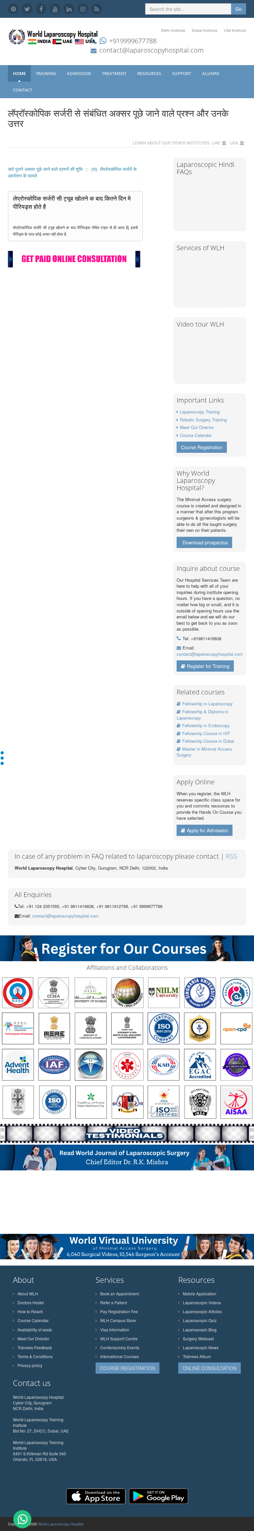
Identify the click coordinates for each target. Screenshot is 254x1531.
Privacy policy (30, 1365)
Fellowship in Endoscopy (206, 725)
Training (46, 73)
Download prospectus (205, 542)
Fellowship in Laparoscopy (207, 703)
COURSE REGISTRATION (127, 1368)
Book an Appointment (119, 1293)
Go (238, 9)
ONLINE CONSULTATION (209, 1368)
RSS (231, 856)
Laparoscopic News (201, 1347)
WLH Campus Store (118, 1320)
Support (182, 73)
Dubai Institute (204, 30)
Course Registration (202, 447)
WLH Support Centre (119, 1338)
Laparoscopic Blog (200, 1329)
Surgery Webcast (198, 1338)
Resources (149, 73)
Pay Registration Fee (119, 1311)
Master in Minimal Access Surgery (204, 752)
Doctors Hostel (31, 1302)
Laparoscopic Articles (202, 1311)
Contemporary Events (119, 1347)
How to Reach (30, 1311)
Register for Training (208, 666)
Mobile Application (199, 1293)
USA (234, 142)
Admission (79, 73)
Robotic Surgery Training (203, 419)
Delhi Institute (173, 30)
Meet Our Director (197, 427)
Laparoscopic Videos (202, 1302)
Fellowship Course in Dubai (208, 741)
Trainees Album (197, 1356)
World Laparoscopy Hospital (60, 1523)
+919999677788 (132, 40)
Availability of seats (35, 1329)
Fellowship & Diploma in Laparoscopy (202, 714)
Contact (23, 90)
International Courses (119, 1356)
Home (19, 73)
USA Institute (235, 30)
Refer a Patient (113, 1302)
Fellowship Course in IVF (206, 733)
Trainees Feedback (35, 1347)
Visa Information (114, 1329)
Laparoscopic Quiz (200, 1320)
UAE (216, 142)
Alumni (211, 73)
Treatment (114, 73)
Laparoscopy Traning (200, 412)
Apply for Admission (207, 830)
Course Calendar (196, 435)
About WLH (28, 1293)
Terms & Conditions (35, 1356)
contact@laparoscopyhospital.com (151, 50)
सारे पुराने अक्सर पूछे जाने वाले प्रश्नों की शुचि (46, 169)
